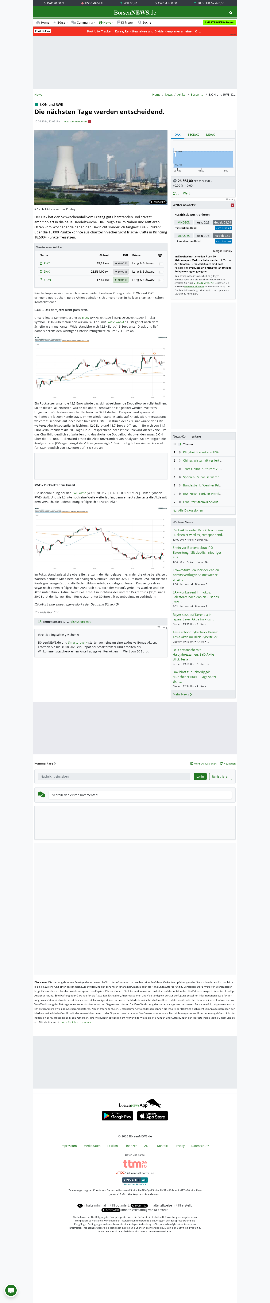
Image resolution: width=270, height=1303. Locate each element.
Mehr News (181, 694)
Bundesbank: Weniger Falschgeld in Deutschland (217, 485)
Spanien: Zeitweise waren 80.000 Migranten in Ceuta (220, 477)
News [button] (107, 22)
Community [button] (85, 22)
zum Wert (182, 193)
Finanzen (131, 1146)
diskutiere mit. (81, 622)
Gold (167, 3)
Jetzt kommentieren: (75, 121)
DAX (55, 3)
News (169, 94)
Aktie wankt (116, 322)
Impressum (69, 1146)
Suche (147, 22)
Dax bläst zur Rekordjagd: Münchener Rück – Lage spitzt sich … (194, 676)
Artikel (181, 94)
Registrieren (220, 776)
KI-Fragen (128, 22)
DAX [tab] (178, 135)
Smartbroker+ (78, 642)
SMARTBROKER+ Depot (219, 22)
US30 (93, 3)
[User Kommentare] (11, 1290)
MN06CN (184, 222)
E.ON (47, 280)
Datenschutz (200, 1146)
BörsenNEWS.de (197, 94)
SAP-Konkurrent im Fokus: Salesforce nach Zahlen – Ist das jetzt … (196, 597)
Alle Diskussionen (190, 510)
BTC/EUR (210, 3)
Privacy (180, 1146)
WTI (130, 3)
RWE (47, 263)
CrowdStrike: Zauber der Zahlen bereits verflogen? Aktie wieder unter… (196, 574)
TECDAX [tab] (193, 135)
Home (45, 22)
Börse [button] (61, 22)
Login (200, 776)
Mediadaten (92, 1146)
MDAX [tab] (210, 135)
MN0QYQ (183, 236)
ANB (147, 1146)
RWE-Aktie (79, 493)
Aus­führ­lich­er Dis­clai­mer (76, 1022)
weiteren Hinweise (194, 286)
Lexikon (112, 1146)
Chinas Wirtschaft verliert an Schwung (210, 460)
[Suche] (231, 13)
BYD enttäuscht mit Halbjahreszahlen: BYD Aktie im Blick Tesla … (196, 654)
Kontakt (162, 1146)
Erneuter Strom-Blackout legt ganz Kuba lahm (215, 502)
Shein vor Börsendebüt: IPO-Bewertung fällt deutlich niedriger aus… (197, 552)
